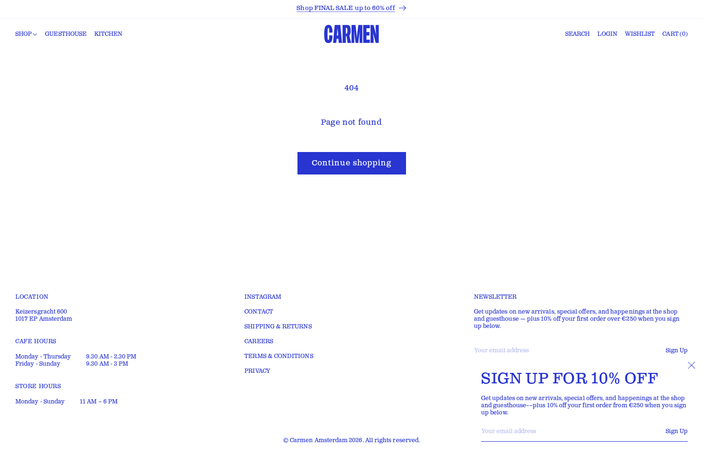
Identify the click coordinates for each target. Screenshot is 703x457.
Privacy (257, 371)
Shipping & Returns (277, 326)
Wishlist (640, 34)
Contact (258, 312)
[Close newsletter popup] (691, 365)
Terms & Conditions (278, 356)
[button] (26, 34)
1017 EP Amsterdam (43, 319)
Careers (258, 341)
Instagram (262, 297)
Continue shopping (352, 163)
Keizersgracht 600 (41, 312)
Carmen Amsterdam (319, 440)
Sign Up (677, 431)
